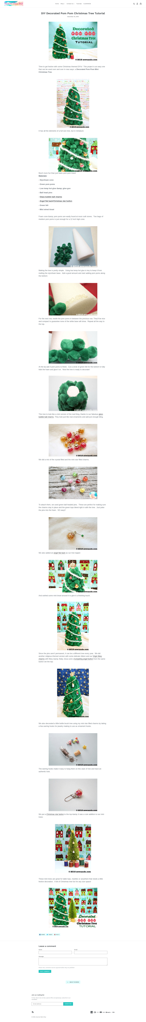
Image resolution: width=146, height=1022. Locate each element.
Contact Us (70, 3)
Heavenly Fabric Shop (41, 1017)
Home (57, 3)
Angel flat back (46, 201)
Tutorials (79, 3)
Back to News (74, 982)
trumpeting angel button (83, 659)
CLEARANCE (87, 3)
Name (40, 949)
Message (41, 956)
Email (75, 949)
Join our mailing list (38, 995)
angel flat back (59, 553)
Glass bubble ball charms (51, 197)
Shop (62, 3)
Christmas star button (62, 201)
